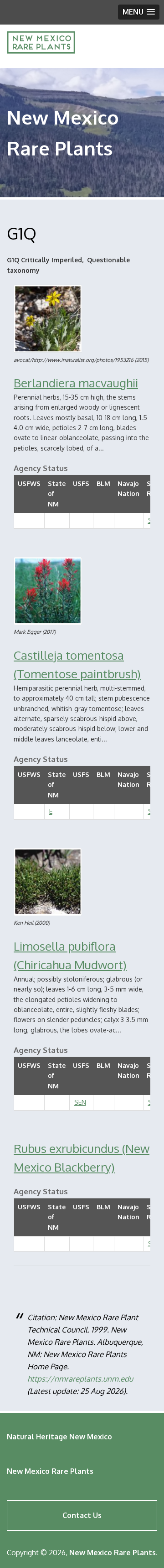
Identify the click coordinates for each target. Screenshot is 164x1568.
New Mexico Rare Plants (50, 1471)
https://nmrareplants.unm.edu (80, 1378)
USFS (81, 483)
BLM (103, 483)
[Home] (41, 51)
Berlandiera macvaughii (76, 382)
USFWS (29, 483)
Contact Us (82, 1515)
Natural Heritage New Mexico (59, 1436)
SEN (80, 1102)
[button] (138, 12)
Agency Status (41, 468)
